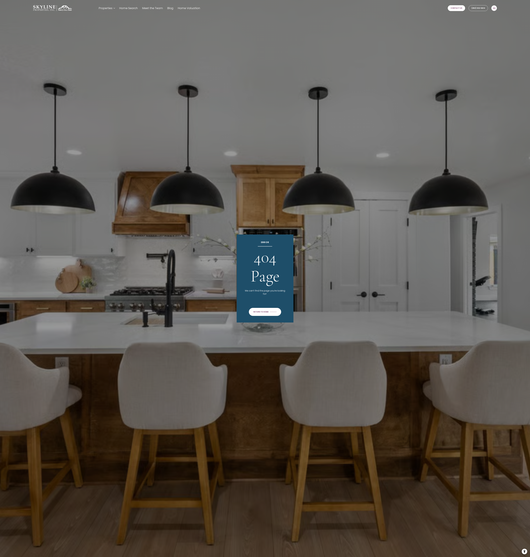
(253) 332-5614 (478, 8)
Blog (170, 8)
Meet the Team (152, 8)
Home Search (128, 8)
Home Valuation (189, 8)
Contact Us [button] (456, 8)
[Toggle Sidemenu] (494, 8)
